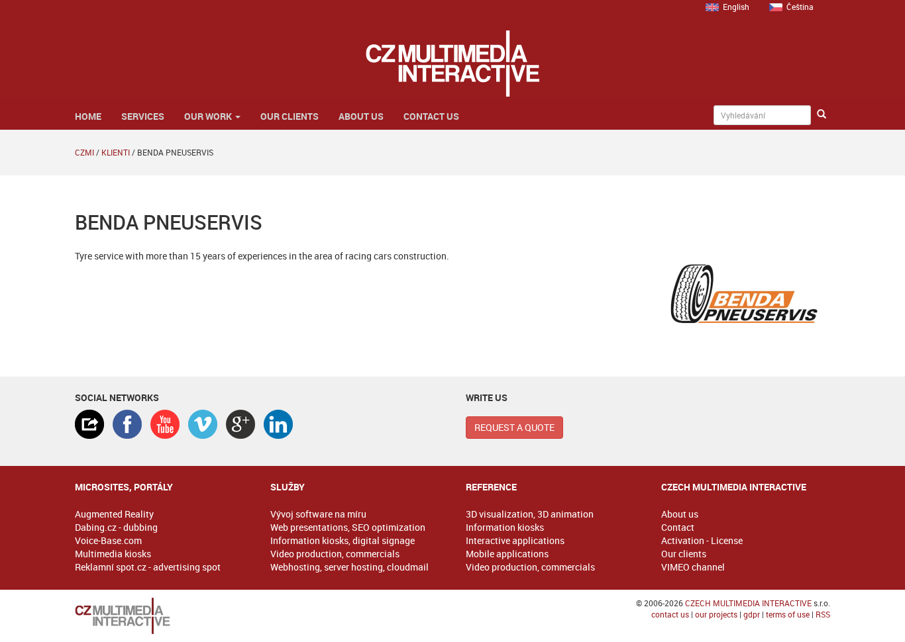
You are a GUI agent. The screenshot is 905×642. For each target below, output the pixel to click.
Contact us (431, 116)
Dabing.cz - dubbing (116, 527)
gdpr (751, 614)
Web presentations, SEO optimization (347, 527)
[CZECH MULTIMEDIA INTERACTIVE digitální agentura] (452, 63)
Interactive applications (515, 540)
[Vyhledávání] (821, 114)
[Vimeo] (202, 424)
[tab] (89, 424)
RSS (823, 614)
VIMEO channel (693, 567)
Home (88, 116)
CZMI (84, 152)
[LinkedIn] (278, 424)
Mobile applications (507, 553)
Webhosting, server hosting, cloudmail (349, 567)
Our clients (289, 116)
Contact (677, 527)
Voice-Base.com (108, 540)
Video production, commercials (334, 553)
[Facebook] (127, 424)
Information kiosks (505, 527)
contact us (670, 614)
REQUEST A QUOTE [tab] (514, 427)
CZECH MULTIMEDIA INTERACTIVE (748, 603)
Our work (209, 116)
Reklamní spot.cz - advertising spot (148, 567)
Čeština (800, 6)
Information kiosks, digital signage (342, 540)
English (736, 6)
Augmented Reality (114, 514)
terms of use (788, 614)
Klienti (115, 152)
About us (361, 116)
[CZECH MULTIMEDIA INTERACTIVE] (159, 616)
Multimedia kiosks (113, 553)
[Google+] (240, 424)
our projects (716, 614)
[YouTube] (165, 424)
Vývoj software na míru (318, 514)
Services (142, 116)
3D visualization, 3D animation (530, 514)
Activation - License (702, 540)
